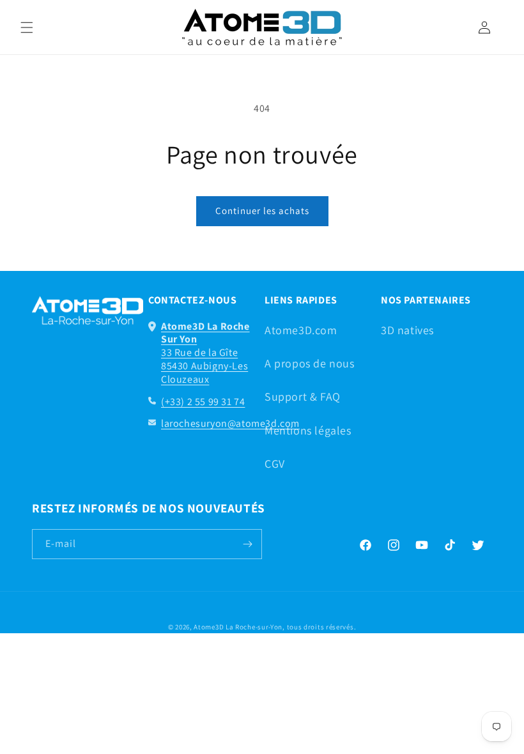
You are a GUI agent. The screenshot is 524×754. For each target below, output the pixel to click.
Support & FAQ (303, 396)
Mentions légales (308, 430)
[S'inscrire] (247, 544)
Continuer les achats (262, 210)
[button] (27, 27)
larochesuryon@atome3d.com (230, 423)
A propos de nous (310, 363)
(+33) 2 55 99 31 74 (203, 401)
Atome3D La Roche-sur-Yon (238, 626)
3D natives (407, 330)
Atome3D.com (301, 330)
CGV (275, 463)
